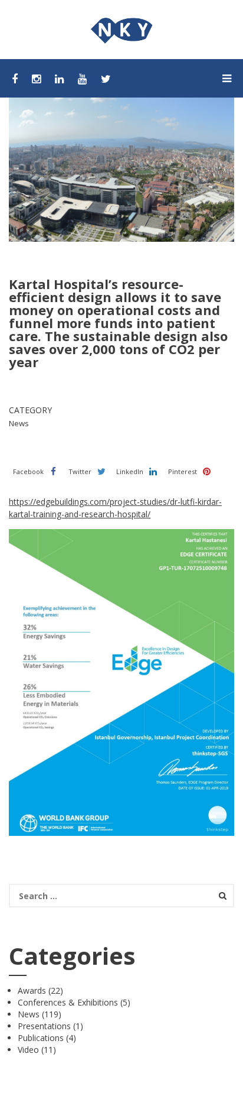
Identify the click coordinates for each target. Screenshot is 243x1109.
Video (28, 1049)
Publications (41, 1037)
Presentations (44, 1026)
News (29, 1014)
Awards (32, 990)
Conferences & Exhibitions (68, 1002)
